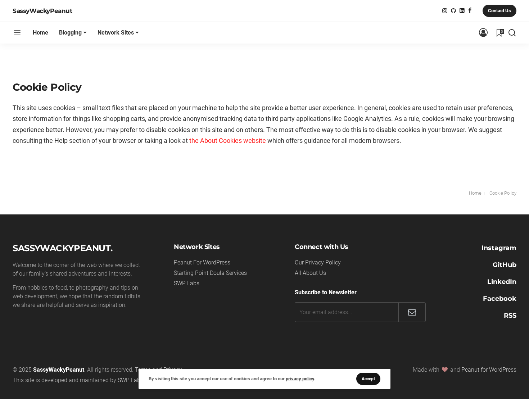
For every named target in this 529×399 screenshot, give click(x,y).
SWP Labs (186, 283)
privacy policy (300, 378)
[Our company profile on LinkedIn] (462, 10)
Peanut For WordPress (202, 262)
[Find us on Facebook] (469, 10)
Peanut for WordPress (488, 369)
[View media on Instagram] (444, 10)
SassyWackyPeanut (42, 10)
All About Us (310, 272)
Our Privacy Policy (318, 262)
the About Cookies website (227, 140)
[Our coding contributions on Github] (453, 10)
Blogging (70, 32)
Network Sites (116, 32)
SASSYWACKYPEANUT (61, 248)
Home (40, 32)
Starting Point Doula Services (210, 272)
